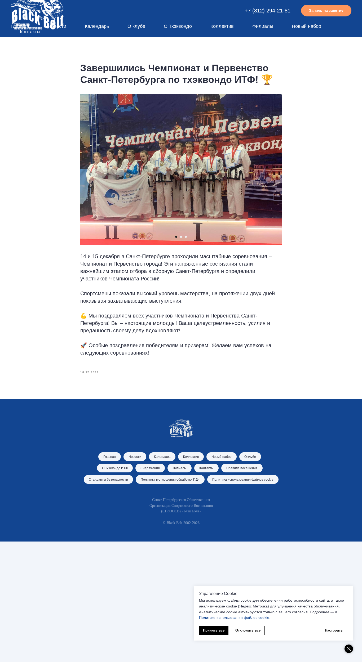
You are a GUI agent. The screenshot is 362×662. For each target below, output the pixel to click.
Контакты (30, 31)
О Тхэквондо (178, 26)
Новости (57, 26)
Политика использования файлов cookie (242, 479)
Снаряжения (150, 468)
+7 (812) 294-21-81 (267, 11)
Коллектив (222, 26)
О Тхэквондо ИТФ (115, 468)
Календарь (97, 26)
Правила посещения (242, 468)
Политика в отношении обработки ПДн (170, 479)
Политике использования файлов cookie (234, 617)
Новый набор (306, 26)
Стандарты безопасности (108, 479)
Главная (20, 26)
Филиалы (262, 26)
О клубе (136, 26)
